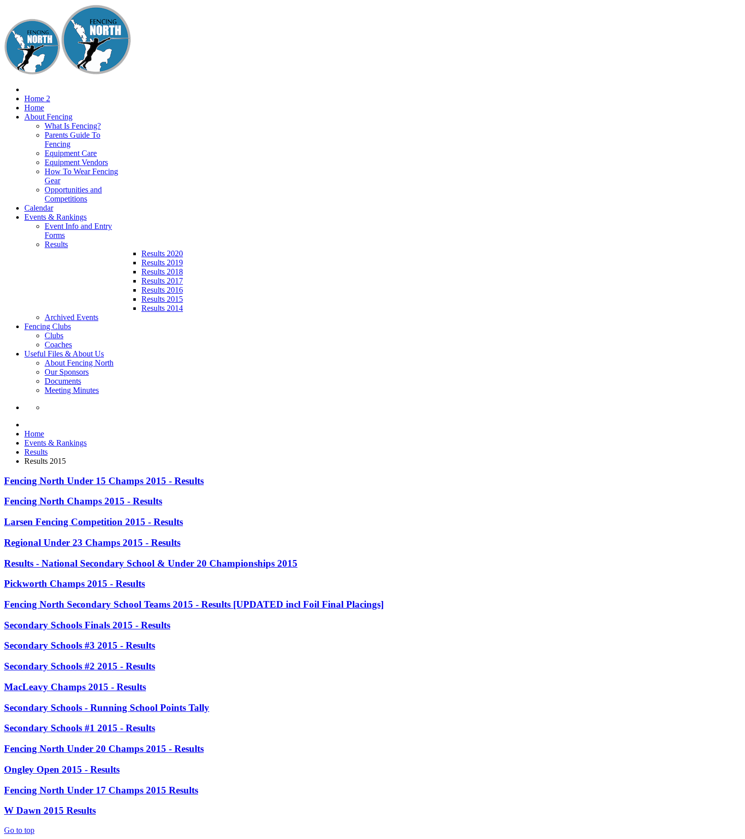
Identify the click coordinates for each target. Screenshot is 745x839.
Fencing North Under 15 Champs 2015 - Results (104, 480)
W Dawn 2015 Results (50, 810)
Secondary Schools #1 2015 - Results (79, 728)
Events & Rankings (55, 442)
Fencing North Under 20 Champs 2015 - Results (104, 748)
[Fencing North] (68, 72)
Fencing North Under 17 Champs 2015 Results (101, 790)
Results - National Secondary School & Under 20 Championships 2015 (150, 563)
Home (34, 433)
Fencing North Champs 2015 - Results (83, 501)
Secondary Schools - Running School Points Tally (106, 707)
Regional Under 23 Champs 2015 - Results (92, 542)
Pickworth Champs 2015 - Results (74, 583)
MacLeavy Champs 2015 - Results (75, 687)
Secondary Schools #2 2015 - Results (79, 666)
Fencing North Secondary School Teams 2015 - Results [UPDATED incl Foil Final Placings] (194, 604)
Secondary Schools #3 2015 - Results (79, 645)
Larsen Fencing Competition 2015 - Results (93, 521)
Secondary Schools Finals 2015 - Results (87, 625)
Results (36, 452)
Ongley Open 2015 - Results (62, 769)
